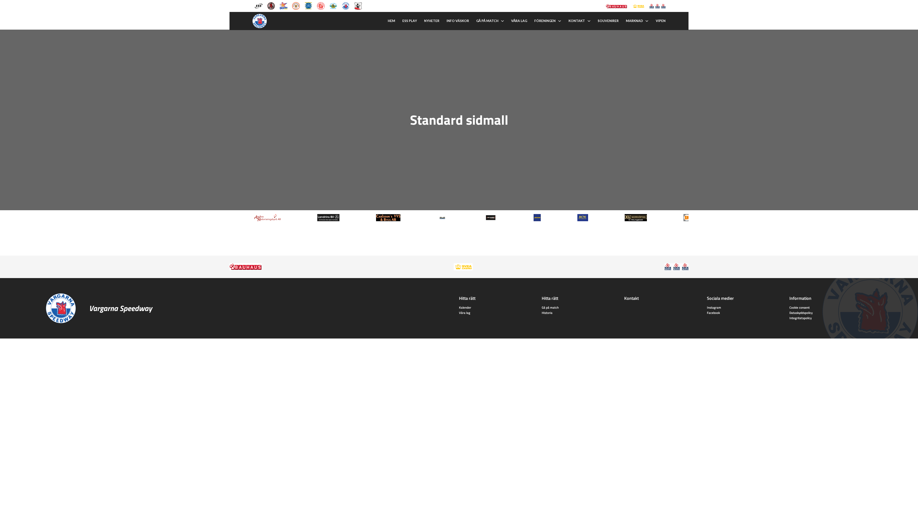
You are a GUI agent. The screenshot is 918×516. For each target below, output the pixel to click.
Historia (547, 312)
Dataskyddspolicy (801, 312)
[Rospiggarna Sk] (321, 5)
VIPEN (661, 21)
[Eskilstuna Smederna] (358, 5)
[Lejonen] (296, 5)
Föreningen (545, 21)
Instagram (714, 307)
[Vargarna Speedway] (346, 5)
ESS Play (409, 21)
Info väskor (458, 21)
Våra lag (519, 21)
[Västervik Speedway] (333, 5)
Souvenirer (608, 21)
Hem (391, 21)
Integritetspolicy (800, 318)
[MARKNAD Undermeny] (647, 21)
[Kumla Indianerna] (271, 5)
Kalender (465, 307)
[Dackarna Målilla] (283, 5)
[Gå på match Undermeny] (502, 21)
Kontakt (576, 21)
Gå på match (487, 21)
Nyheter (431, 21)
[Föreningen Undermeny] (559, 21)
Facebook (713, 312)
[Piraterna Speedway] (308, 5)
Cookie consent (799, 307)
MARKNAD (634, 21)
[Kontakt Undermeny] (589, 21)
